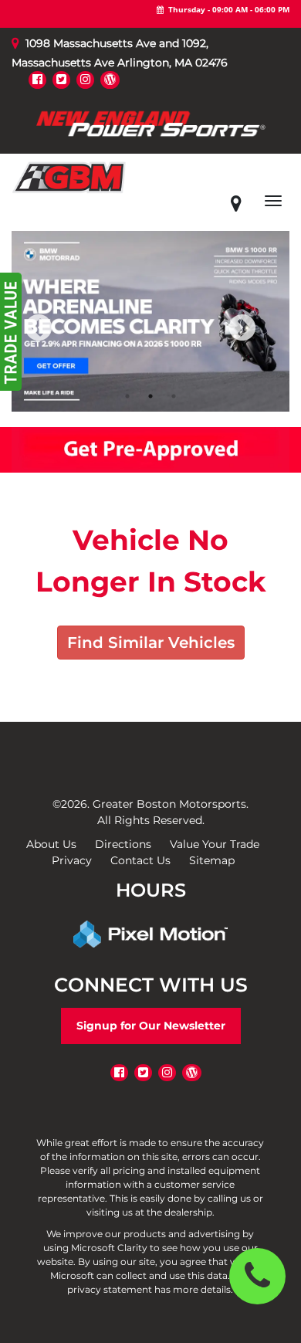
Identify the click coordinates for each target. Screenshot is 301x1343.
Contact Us (140, 860)
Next (268, 338)
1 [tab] (127, 395)
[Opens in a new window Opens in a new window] (37, 79)
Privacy (72, 860)
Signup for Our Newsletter (150, 1026)
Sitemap (212, 860)
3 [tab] (174, 395)
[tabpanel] (150, 321)
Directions (123, 844)
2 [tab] (151, 395)
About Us (51, 844)
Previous (72, 338)
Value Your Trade (214, 844)
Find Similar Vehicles (151, 642)
